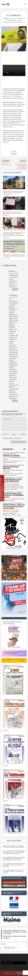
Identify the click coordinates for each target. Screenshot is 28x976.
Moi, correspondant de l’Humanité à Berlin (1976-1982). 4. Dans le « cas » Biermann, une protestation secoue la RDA (14, 852)
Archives (3, 944)
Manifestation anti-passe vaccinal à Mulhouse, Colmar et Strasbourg (13, 212)
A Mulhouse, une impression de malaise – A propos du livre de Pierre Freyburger (14, 255)
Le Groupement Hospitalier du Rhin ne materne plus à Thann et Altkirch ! (13, 192)
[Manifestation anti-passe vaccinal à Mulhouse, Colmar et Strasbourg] (14, 203)
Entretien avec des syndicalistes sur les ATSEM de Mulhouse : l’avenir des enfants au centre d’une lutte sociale (14, 234)
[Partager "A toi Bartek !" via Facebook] (12, 153)
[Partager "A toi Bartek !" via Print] (15, 153)
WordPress (20, 974)
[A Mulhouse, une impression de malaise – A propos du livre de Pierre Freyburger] (14, 246)
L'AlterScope (21, 653)
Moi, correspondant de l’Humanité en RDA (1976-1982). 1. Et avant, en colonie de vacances (14, 871)
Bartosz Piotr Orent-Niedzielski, (13, 96)
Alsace (19, 20)
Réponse (15, 289)
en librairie (14, 661)
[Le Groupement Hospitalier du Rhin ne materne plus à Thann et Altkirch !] (14, 182)
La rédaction (12, 18)
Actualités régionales (11, 20)
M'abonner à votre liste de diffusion (12, 438)
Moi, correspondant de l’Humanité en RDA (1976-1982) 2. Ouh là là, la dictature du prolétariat (14, 865)
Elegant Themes (20, 972)
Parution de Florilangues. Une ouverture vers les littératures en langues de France (13, 846)
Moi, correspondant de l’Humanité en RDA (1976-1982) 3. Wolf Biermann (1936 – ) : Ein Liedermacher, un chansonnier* (14, 859)
